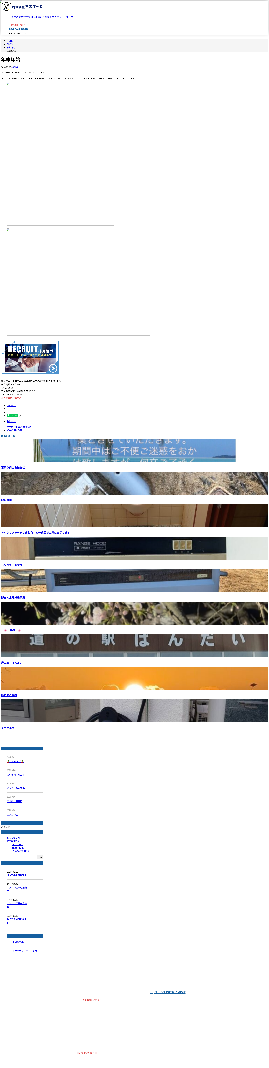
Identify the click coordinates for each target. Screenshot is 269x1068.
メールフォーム (11, 36)
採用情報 (37, 17)
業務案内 (18, 17)
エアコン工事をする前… (17, 905)
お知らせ (15, 67)
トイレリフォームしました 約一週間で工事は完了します (35, 532)
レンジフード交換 (11, 565)
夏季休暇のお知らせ (13, 467)
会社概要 (47, 17)
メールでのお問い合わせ (170, 992)
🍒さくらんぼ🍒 (15, 761)
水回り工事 (18, 942)
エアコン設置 (13, 814)
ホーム (10, 17)
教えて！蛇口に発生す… (17, 920)
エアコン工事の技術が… (17, 889)
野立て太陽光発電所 (13, 597)
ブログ (55, 17)
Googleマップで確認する (67, 1047)
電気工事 (17, 844)
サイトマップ (66, 17)
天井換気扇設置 (14, 801)
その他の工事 (20, 851)
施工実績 (28, 17)
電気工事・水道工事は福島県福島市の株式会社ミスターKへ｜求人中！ (89, 1058)
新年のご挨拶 (9, 695)
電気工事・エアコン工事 (24, 951)
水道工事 (18, 847)
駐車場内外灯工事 (16, 774)
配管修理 (6, 500)
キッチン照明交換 (16, 788)
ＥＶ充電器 (7, 727)
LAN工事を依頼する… (18, 875)
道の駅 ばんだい (11, 662)
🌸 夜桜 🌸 (11, 630)
